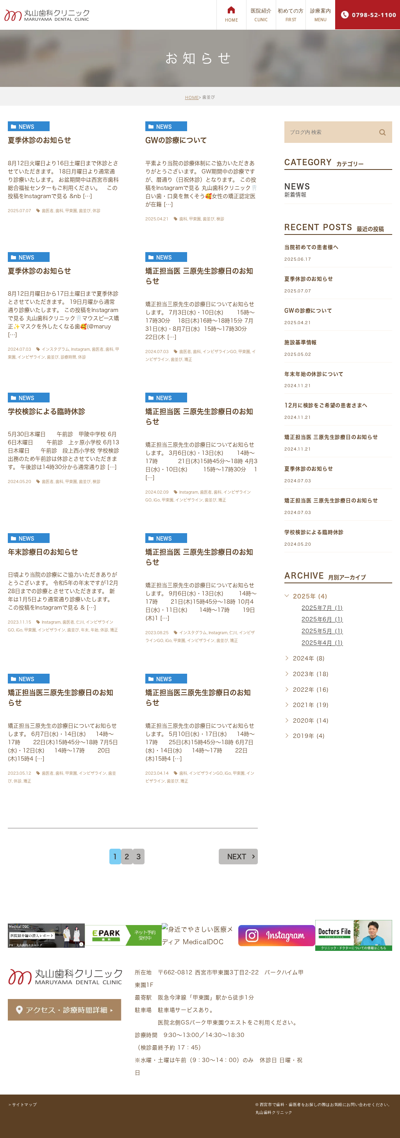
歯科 (59, 211)
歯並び (85, 211)
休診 (96, 211)
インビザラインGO (219, 351)
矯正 (188, 359)
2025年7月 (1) (322, 608)
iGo (157, 500)
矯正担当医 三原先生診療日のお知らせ (331, 437)
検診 (220, 219)
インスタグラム (55, 349)
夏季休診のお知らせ (39, 140)
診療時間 (68, 357)
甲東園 (71, 211)
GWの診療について (176, 140)
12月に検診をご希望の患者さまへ (326, 405)
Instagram (80, 349)
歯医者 (48, 211)
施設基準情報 (300, 342)
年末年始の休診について (314, 374)
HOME (192, 97)
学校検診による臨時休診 (46, 411)
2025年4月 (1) (322, 643)
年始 (94, 630)
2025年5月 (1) (322, 631)
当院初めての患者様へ (311, 247)
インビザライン (31, 357)
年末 (85, 630)
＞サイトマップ (22, 1104)
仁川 (80, 622)
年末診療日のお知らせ (43, 551)
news (26, 126)
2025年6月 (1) (322, 619)
